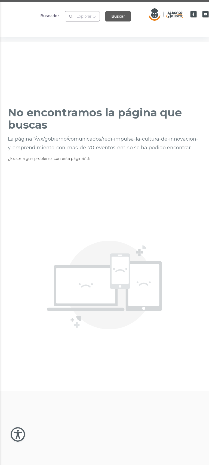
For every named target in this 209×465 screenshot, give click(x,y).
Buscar (118, 16)
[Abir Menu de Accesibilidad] (17, 434)
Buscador (49, 15)
